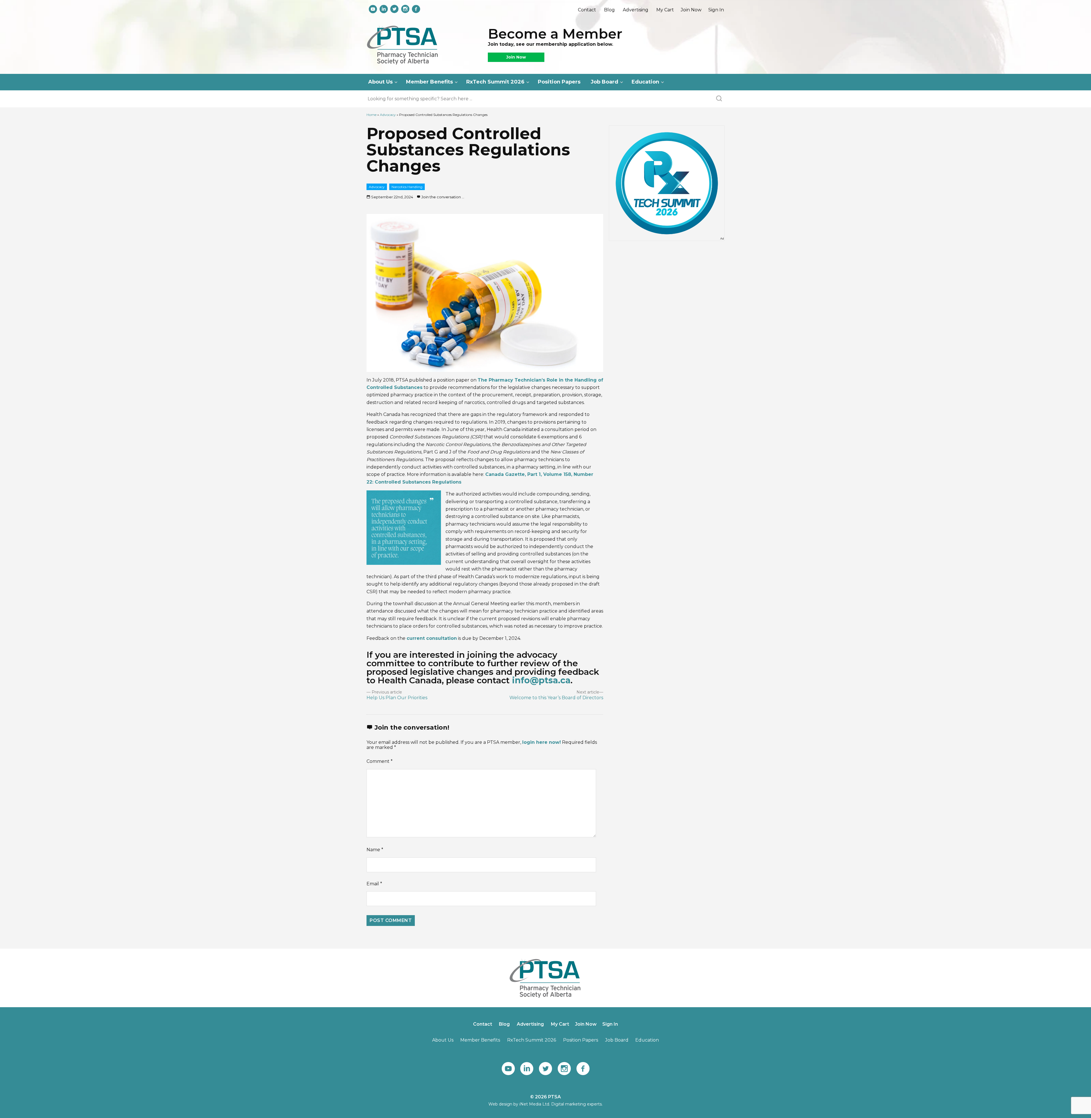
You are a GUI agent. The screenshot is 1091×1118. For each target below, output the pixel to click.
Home (371, 115)
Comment (380, 761)
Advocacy (388, 115)
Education (645, 82)
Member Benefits (429, 82)
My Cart (665, 10)
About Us (380, 82)
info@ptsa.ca (541, 680)
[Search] (718, 99)
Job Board (604, 82)
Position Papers (559, 82)
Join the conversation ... (442, 197)
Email (374, 883)
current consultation (432, 638)
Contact (587, 10)
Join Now (691, 10)
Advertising (635, 10)
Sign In (716, 10)
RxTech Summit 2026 (495, 82)
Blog (609, 10)
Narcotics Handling (407, 187)
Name (375, 849)
